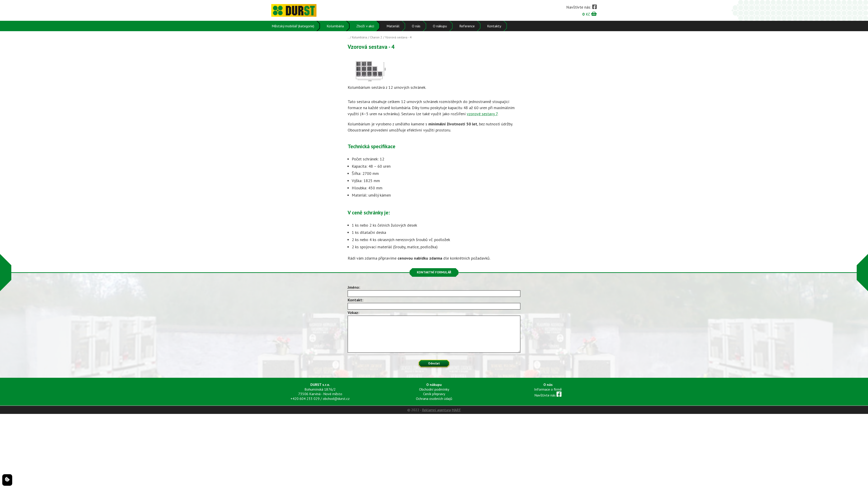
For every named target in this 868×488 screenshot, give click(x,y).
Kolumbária (335, 26)
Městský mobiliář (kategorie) (293, 26)
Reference (467, 26)
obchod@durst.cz (336, 398)
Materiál (393, 26)
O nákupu (440, 26)
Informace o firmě (548, 389)
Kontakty (494, 26)
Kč (586, 14)
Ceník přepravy (434, 394)
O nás (416, 26)
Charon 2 (376, 37)
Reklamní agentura (436, 410)
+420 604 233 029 (305, 398)
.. (348, 37)
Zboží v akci (365, 26)
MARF (456, 410)
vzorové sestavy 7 (482, 113)
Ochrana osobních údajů (434, 398)
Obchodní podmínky (434, 389)
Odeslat (434, 363)
